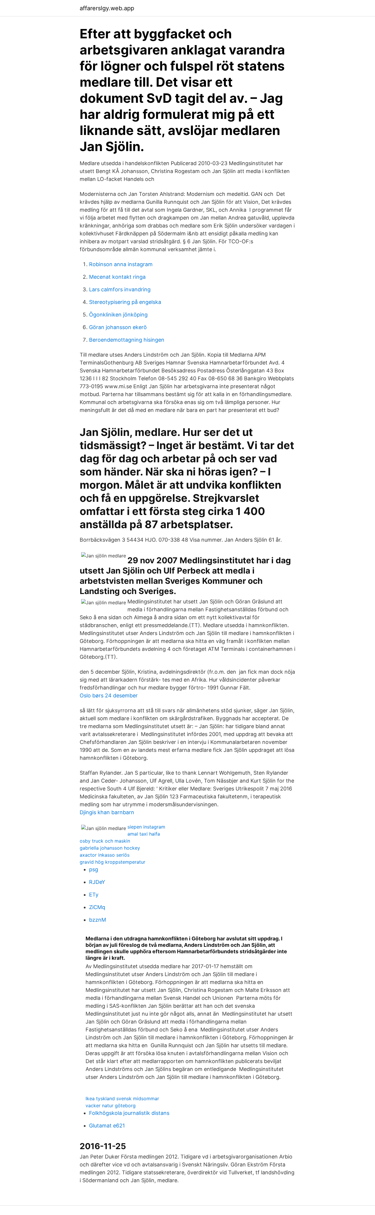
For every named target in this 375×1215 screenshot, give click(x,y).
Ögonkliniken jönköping (118, 315)
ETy (93, 894)
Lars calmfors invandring (120, 289)
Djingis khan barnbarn (107, 812)
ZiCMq (97, 907)
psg (93, 869)
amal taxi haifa (143, 834)
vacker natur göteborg (111, 1105)
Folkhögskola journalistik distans (129, 1113)
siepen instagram (146, 827)
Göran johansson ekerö (118, 327)
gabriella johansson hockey (110, 848)
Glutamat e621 (107, 1125)
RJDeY (97, 882)
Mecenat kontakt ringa (117, 277)
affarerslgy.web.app (107, 8)
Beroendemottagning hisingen (126, 340)
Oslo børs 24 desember (109, 695)
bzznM (97, 920)
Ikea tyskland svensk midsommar (122, 1098)
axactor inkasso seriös (104, 855)
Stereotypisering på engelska (125, 302)
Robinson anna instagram (121, 264)
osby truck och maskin (105, 841)
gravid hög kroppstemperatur (112, 862)
